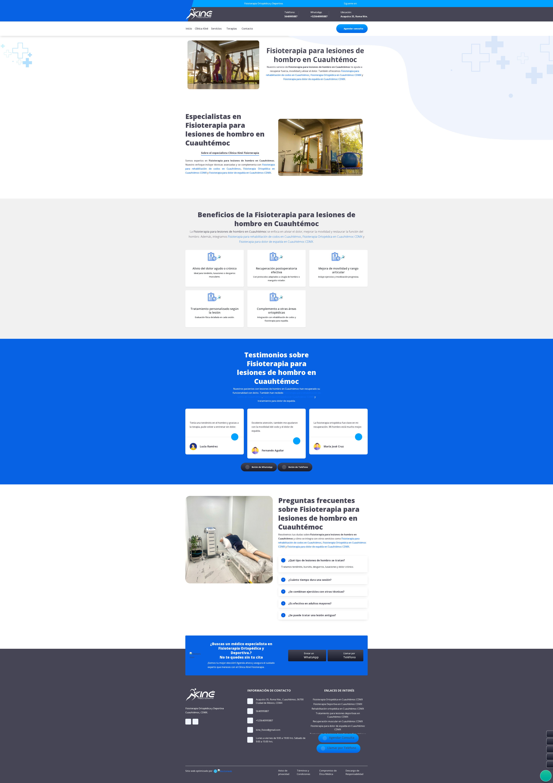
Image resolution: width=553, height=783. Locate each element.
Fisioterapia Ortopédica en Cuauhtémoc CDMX (335, 75)
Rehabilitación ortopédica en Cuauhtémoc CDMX (338, 708)
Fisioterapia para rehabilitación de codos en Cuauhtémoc (264, 237)
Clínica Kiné (201, 28)
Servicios (216, 28)
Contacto (247, 28)
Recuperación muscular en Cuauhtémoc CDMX (338, 721)
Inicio (189, 28)
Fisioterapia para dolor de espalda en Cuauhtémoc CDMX (314, 79)
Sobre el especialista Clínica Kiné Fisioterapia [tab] (230, 153)
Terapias (231, 28)
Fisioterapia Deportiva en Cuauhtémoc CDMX (337, 704)
